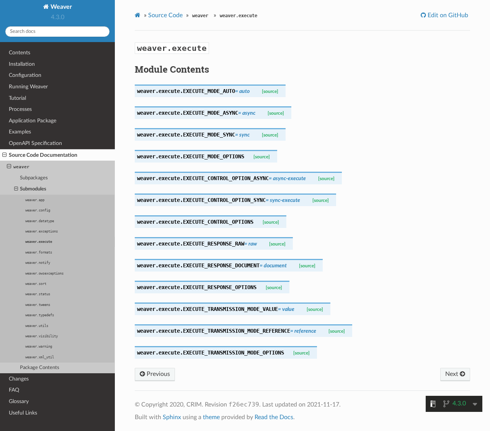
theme (211, 417)
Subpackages (34, 178)
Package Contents (39, 367)
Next (452, 374)
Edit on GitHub (447, 15)
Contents (19, 52)
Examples (20, 132)
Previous (157, 374)
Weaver (60, 7)
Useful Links (23, 413)
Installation (22, 64)
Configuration (25, 75)
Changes (19, 379)
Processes (20, 109)
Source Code (165, 15)
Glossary (19, 401)
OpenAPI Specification (35, 143)
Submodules (33, 189)
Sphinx (172, 417)
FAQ (14, 390)
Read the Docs (274, 417)
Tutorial (17, 98)
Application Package (32, 121)
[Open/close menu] (4, 155)
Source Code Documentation (43, 155)
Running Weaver (28, 86)
